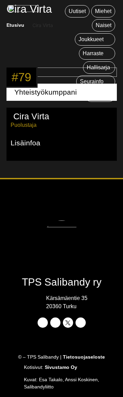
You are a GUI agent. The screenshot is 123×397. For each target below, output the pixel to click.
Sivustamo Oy (61, 367)
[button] (95, 39)
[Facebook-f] (43, 322)
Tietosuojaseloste (84, 357)
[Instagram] (55, 322)
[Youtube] (81, 322)
